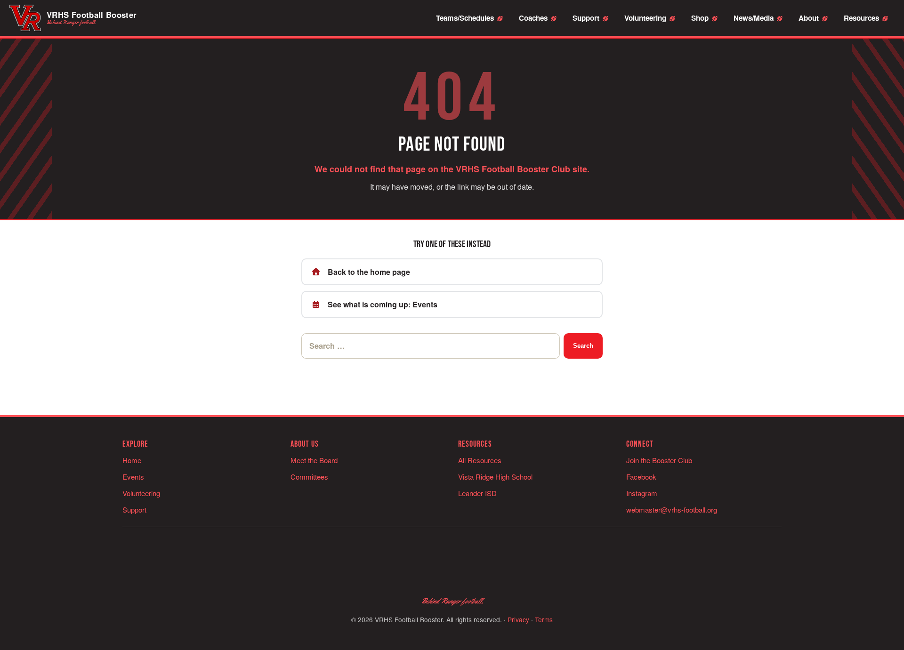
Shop (700, 18)
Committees (309, 476)
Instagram (641, 493)
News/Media (754, 18)
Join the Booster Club (659, 460)
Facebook (641, 476)
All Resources (479, 460)
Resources (861, 18)
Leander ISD (477, 493)
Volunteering (645, 18)
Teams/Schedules (465, 18)
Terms (544, 619)
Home (131, 460)
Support (586, 18)
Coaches (533, 18)
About (809, 18)
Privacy (518, 619)
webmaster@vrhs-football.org (671, 509)
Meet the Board (314, 460)
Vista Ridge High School (495, 476)
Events (133, 476)
